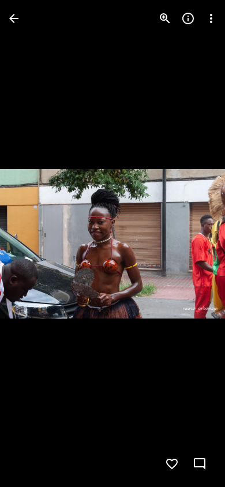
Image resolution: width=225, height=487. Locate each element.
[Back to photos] (14, 18)
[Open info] (188, 18)
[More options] (211, 18)
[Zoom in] (165, 18)
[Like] (172, 464)
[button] (32, 243)
